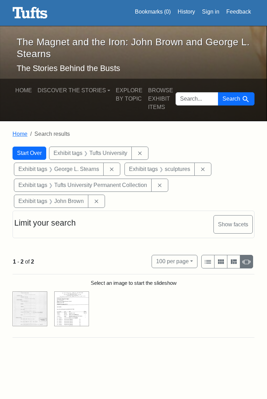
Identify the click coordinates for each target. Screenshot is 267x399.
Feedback (238, 12)
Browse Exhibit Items (160, 98)
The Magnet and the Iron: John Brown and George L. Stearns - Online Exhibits (30, 12)
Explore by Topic (129, 94)
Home (23, 90)
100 (172, 261)
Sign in (210, 12)
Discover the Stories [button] (72, 90)
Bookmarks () (153, 12)
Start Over (29, 153)
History (186, 12)
